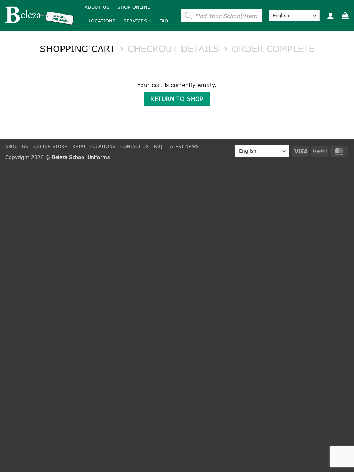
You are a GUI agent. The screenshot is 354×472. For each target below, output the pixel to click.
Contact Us (134, 146)
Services (135, 20)
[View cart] (345, 15)
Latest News (183, 146)
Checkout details (174, 49)
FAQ (163, 20)
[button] (330, 15)
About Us (97, 7)
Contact (122, 35)
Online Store (50, 146)
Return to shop (177, 98)
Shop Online (133, 7)
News (95, 35)
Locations (101, 20)
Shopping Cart (77, 49)
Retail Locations (93, 146)
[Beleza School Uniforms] (39, 15)
